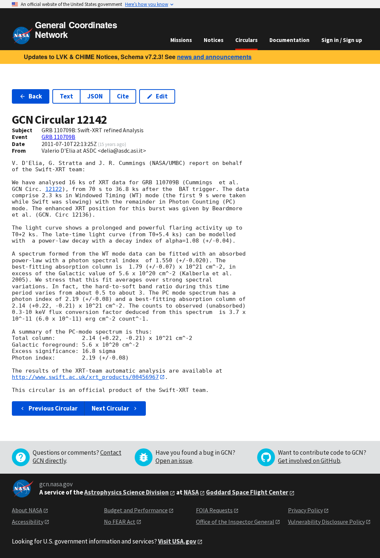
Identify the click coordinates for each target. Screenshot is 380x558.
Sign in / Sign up (341, 39)
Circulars (246, 39)
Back (35, 96)
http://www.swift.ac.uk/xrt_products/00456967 (85, 377)
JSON (95, 96)
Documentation (289, 39)
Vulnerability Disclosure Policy (326, 521)
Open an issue (173, 461)
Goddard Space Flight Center (247, 492)
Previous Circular (53, 408)
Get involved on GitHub (309, 461)
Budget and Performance (136, 510)
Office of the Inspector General (235, 521)
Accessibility (27, 521)
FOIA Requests (214, 510)
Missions (181, 39)
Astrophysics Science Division (126, 492)
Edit (162, 96)
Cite (123, 96)
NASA (191, 492)
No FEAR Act (119, 521)
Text (66, 96)
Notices (213, 39)
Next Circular (110, 408)
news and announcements (214, 56)
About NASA (27, 510)
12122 (53, 189)
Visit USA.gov (177, 541)
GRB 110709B (58, 136)
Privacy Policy (305, 510)
